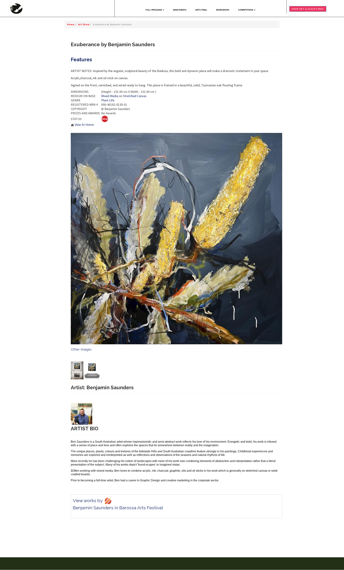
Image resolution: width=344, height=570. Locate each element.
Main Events (179, 10)
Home (71, 24)
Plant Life (107, 100)
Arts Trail (201, 10)
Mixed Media (109, 96)
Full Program (154, 10)
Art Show (84, 24)
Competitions (246, 10)
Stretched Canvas (135, 96)
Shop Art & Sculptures (308, 9)
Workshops (222, 10)
